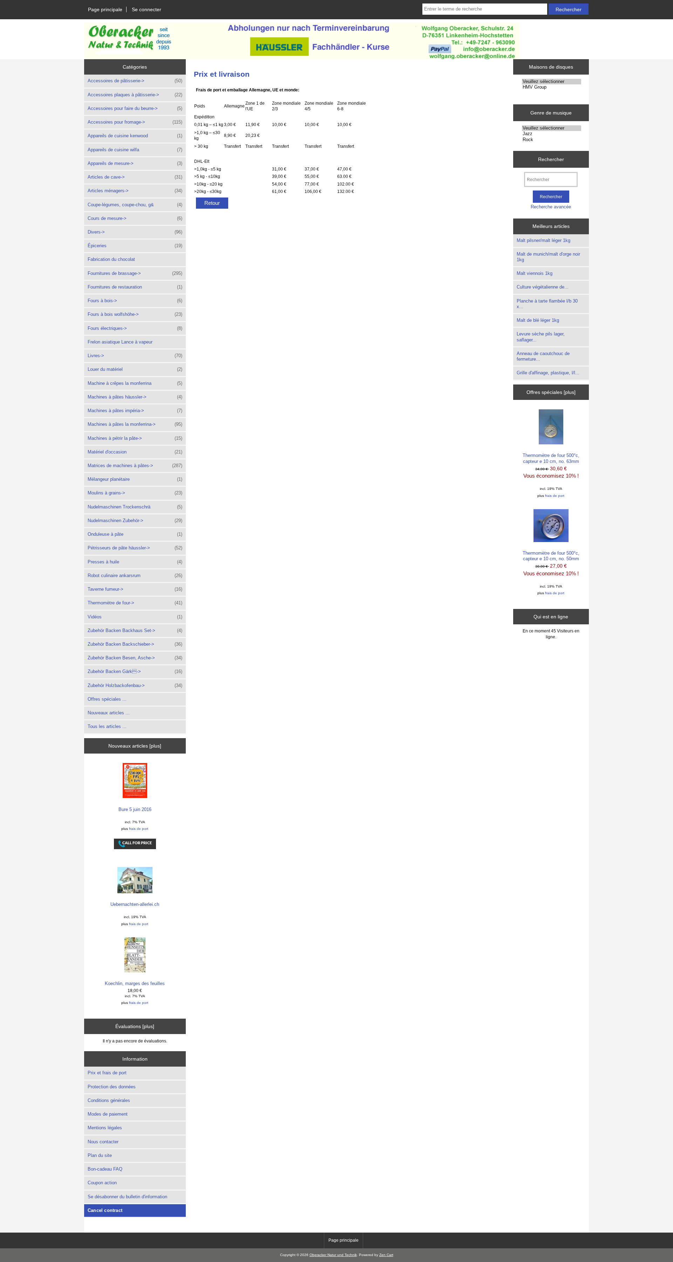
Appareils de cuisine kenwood (135, 135)
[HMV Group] (551, 87)
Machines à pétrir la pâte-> (135, 438)
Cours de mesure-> (135, 218)
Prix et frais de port (107, 1072)
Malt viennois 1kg (534, 273)
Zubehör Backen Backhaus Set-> (135, 630)
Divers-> (135, 232)
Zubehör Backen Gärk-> (135, 671)
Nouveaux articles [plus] (134, 746)
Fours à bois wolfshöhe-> (135, 314)
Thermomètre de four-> (135, 602)
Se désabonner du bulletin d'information (127, 1196)
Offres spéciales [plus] (551, 392)
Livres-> (135, 355)
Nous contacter (103, 1141)
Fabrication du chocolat (111, 259)
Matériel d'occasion (135, 452)
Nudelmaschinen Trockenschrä (135, 506)
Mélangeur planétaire (135, 479)
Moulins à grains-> (135, 492)
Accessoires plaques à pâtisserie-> (135, 94)
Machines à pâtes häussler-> (135, 397)
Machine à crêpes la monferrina (135, 383)
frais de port (138, 829)
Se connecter (146, 9)
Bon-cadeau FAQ (105, 1169)
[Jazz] (551, 134)
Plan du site (100, 1155)
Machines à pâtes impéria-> (135, 410)
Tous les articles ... (107, 726)
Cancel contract (105, 1210)
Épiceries (135, 245)
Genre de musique (551, 113)
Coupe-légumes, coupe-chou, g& (135, 204)
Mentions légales (105, 1127)
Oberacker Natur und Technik (333, 1255)
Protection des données (112, 1086)
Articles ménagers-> (135, 190)
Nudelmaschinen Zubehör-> (135, 520)
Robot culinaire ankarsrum (135, 575)
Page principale (105, 9)
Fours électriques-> (135, 328)
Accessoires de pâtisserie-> (135, 80)
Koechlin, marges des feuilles (135, 983)
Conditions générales (109, 1100)
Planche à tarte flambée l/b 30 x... (547, 303)
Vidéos (135, 616)
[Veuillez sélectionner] (551, 81)
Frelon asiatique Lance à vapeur (120, 342)
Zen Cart (386, 1255)
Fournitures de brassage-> (135, 273)
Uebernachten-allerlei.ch (134, 904)
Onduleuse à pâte (135, 534)
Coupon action (102, 1182)
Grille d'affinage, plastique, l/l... (548, 372)
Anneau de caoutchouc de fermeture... (543, 356)
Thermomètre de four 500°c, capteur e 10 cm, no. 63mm (551, 458)
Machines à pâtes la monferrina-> (135, 424)
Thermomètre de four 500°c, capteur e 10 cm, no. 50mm (551, 555)
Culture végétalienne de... (543, 287)
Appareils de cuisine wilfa (135, 149)
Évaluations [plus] (134, 1026)
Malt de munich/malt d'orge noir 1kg (548, 256)
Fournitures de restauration (135, 287)
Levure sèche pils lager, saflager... (541, 336)
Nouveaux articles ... (109, 712)
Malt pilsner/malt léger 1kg (543, 240)
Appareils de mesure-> (135, 163)
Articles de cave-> (135, 177)
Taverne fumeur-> (135, 589)
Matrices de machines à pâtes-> (135, 465)
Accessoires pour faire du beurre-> (135, 108)
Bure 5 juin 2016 (134, 809)
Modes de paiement (108, 1114)
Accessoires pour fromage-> (135, 122)
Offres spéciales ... (107, 699)
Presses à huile (135, 561)
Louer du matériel (135, 369)
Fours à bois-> (135, 300)
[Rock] (551, 140)
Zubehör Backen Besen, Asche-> (135, 657)
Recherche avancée (551, 206)
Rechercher (551, 159)
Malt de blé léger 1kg (538, 320)
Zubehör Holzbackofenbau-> (135, 685)
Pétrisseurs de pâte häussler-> (135, 547)
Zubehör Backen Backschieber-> (135, 644)
